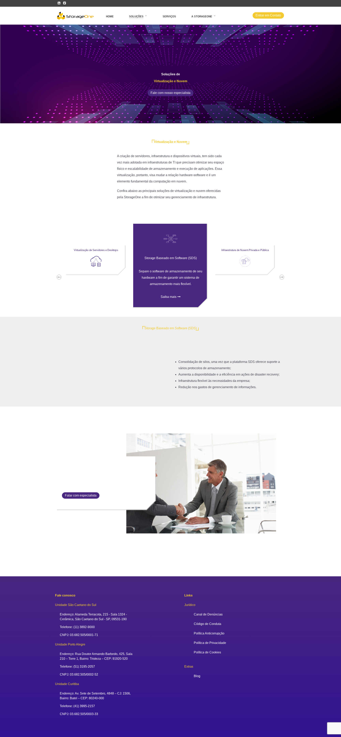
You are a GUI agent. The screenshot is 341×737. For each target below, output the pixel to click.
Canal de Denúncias (208, 614)
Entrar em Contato (268, 15)
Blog (197, 676)
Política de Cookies (207, 652)
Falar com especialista (80, 495)
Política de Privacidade (210, 643)
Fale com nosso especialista (170, 92)
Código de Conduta (207, 624)
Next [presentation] (284, 277)
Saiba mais (168, 296)
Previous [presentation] (62, 277)
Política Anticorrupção (209, 633)
